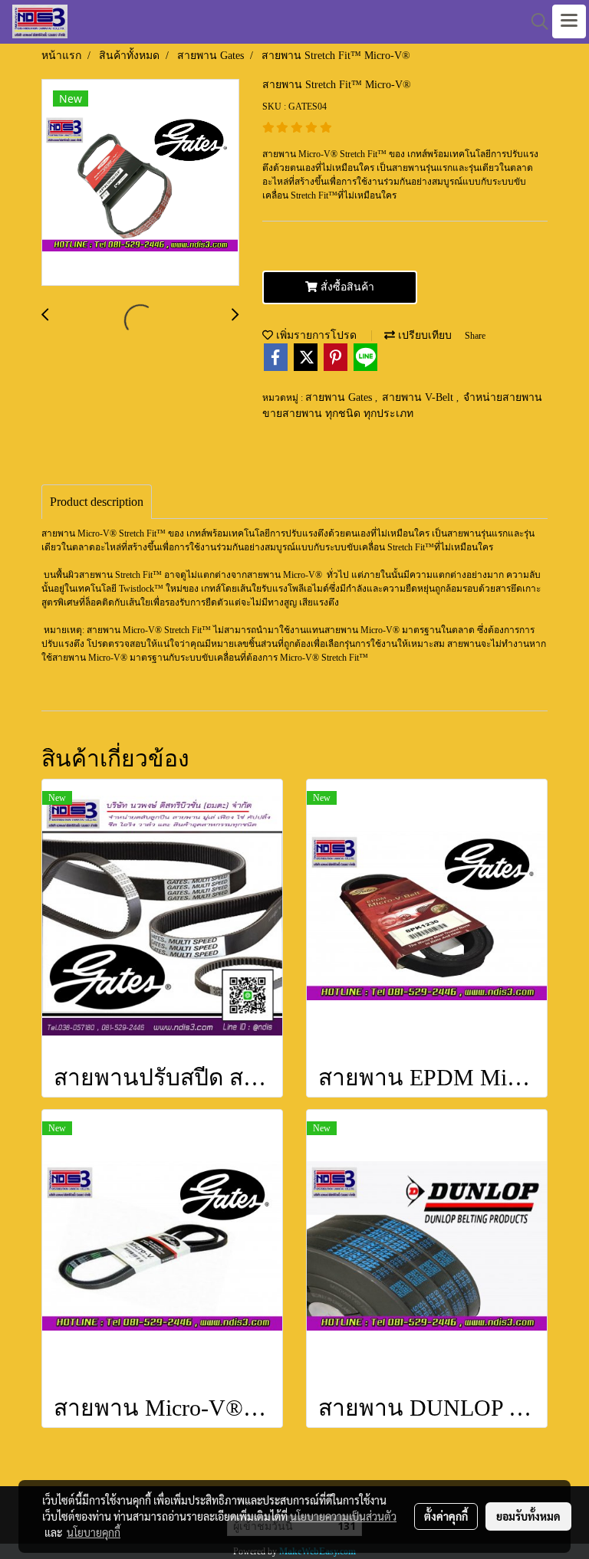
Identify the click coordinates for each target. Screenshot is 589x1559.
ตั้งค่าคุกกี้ (446, 1516)
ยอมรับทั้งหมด (528, 1516)
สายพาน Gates (340, 397)
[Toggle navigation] (569, 21)
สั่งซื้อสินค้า (346, 287)
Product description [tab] (96, 501)
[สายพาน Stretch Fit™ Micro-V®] (140, 183)
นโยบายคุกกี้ (93, 1532)
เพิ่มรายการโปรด (315, 335)
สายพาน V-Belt (419, 397)
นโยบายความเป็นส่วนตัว (343, 1516)
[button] (534, 21)
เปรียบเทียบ (423, 335)
